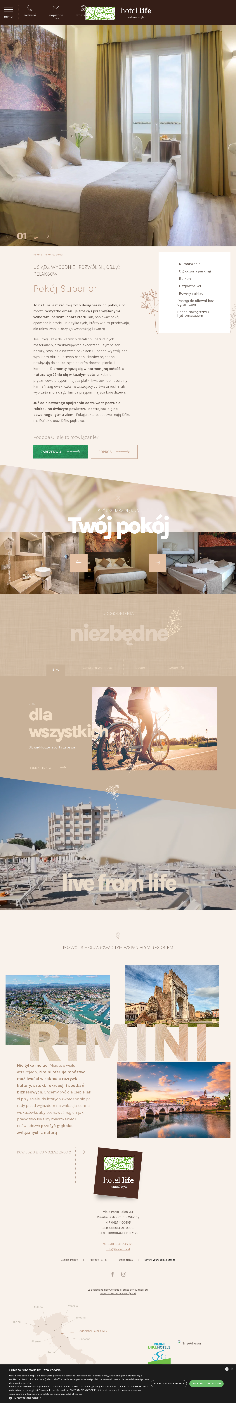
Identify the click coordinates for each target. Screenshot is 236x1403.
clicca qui (77, 1393)
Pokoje (37, 254)
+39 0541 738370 (120, 1244)
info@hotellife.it (118, 1249)
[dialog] (118, 1383)
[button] (79, 1398)
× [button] (231, 1368)
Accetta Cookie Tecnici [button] (169, 1383)
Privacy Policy (98, 1259)
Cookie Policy (69, 1259)
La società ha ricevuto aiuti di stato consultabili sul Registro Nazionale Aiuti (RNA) (118, 1291)
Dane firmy (126, 1259)
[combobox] (227, 1369)
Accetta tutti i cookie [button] (206, 1383)
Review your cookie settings (160, 1259)
